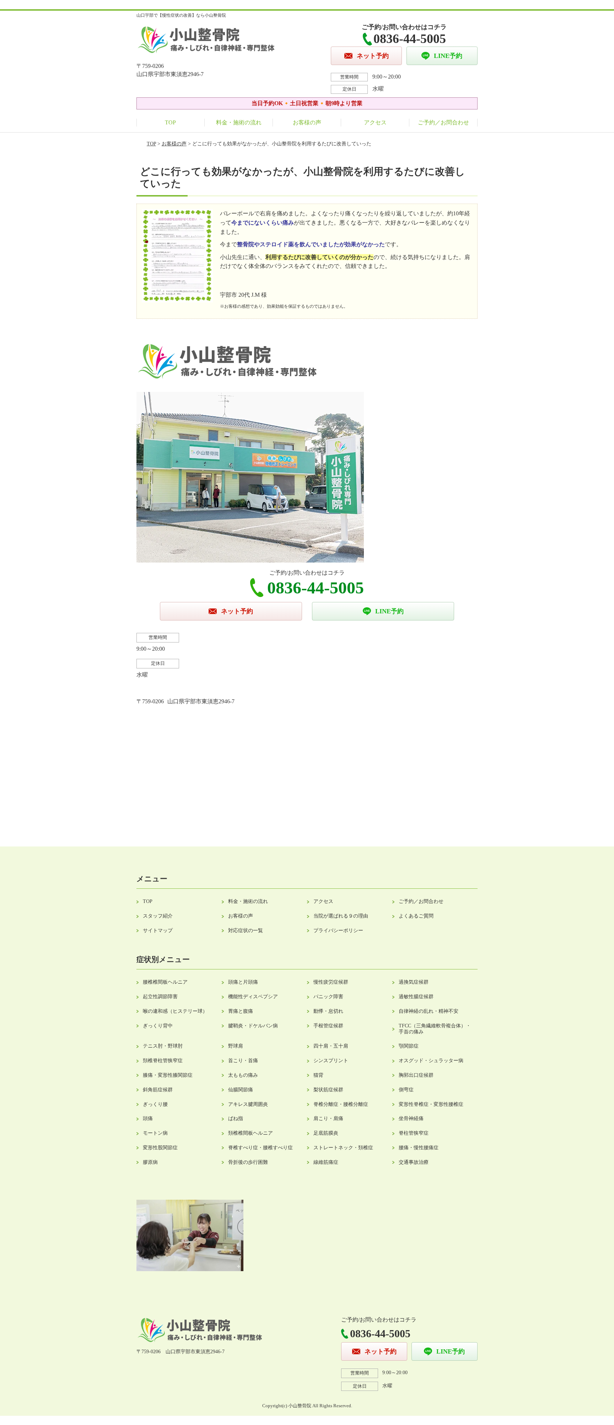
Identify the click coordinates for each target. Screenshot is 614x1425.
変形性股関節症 (160, 1147)
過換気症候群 (414, 982)
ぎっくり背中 (158, 1025)
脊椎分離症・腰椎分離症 (340, 1104)
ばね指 (235, 1118)
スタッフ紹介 (158, 916)
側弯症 (406, 1089)
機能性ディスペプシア (253, 996)
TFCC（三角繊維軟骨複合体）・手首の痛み (435, 1028)
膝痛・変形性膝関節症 (168, 1075)
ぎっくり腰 (155, 1104)
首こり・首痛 (243, 1060)
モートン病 (155, 1133)
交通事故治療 (414, 1162)
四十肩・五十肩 (330, 1046)
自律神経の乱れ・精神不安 (428, 1011)
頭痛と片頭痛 (243, 982)
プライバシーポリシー (338, 930)
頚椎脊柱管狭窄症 (163, 1060)
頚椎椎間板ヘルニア (250, 1133)
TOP (170, 122)
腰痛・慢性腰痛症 (418, 1147)
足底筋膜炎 (325, 1133)
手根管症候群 (328, 1025)
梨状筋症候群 (328, 1089)
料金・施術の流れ (239, 122)
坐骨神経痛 (411, 1118)
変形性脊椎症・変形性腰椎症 (431, 1104)
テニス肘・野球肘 (163, 1046)
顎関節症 (409, 1046)
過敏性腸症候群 (416, 996)
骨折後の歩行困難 (248, 1162)
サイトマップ (158, 930)
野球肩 (235, 1046)
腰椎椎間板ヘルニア (165, 982)
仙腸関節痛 (240, 1089)
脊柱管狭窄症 (414, 1133)
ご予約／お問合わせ (443, 122)
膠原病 (150, 1162)
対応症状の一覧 (245, 930)
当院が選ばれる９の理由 (340, 916)
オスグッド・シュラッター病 (431, 1060)
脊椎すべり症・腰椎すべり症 (260, 1147)
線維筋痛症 (325, 1162)
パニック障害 (328, 996)
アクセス (375, 122)
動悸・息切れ (328, 1011)
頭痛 (148, 1118)
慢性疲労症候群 (330, 982)
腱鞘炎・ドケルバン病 (253, 1025)
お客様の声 (307, 122)
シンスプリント (330, 1060)
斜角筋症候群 (158, 1089)
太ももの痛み (243, 1075)
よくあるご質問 (416, 916)
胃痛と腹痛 (240, 1011)
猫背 (318, 1075)
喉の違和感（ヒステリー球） (175, 1011)
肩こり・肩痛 (328, 1118)
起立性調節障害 (160, 996)
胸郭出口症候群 (416, 1075)
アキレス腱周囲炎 (248, 1104)
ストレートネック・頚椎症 (343, 1147)
